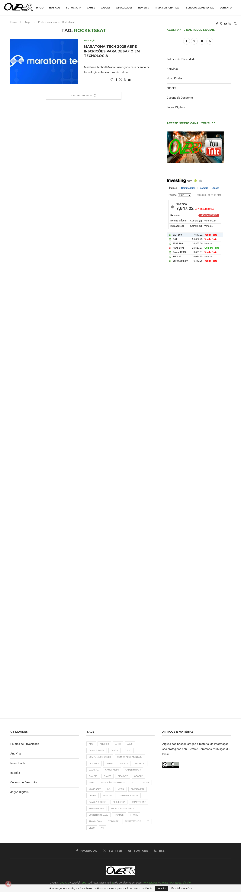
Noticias (54, 7)
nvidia (121, 789)
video (92, 828)
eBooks (171, 88)
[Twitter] (221, 23)
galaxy (124, 763)
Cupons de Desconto (180, 97)
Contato (226, 7)
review (92, 795)
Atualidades (124, 7)
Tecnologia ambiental (199, 7)
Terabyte (113, 821)
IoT (134, 782)
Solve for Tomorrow (122, 808)
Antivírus (172, 69)
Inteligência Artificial (113, 782)
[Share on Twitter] (120, 79)
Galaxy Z (94, 770)
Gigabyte (123, 776)
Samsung (108, 795)
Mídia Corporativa (167, 7)
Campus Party (96, 750)
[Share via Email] (129, 79)
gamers (93, 776)
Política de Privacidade (181, 59)
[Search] (235, 23)
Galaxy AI (140, 763)
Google (138, 776)
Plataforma (137, 789)
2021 (85, 882)
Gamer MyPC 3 (133, 770)
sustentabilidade (98, 815)
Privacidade (150, 882)
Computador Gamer (100, 757)
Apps (118, 744)
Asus (130, 744)
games (107, 776)
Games (91, 7)
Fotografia (73, 7)
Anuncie (163, 882)
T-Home (134, 815)
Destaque (94, 763)
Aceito (161, 888)
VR (102, 828)
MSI (109, 789)
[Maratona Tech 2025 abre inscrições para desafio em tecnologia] (44, 61)
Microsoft (95, 789)
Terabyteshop (133, 821)
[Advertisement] (199, 430)
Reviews (143, 7)
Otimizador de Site (180, 882)
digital (110, 763)
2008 (63, 882)
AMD (91, 744)
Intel (92, 782)
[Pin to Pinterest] (125, 79)
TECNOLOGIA (95, 821)
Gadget (106, 7)
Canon (114, 750)
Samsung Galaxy (129, 795)
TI (148, 821)
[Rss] (230, 23)
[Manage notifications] (8, 884)
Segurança (119, 802)
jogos (145, 782)
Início (39, 7)
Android (104, 744)
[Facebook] (217, 23)
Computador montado (129, 757)
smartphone (139, 802)
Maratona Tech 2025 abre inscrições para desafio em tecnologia (112, 51)
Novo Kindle (174, 78)
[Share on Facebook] (116, 79)
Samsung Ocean (97, 802)
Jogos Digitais (176, 107)
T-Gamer (119, 815)
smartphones (96, 808)
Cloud (128, 750)
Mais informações (181, 888)
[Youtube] (225, 23)
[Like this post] (112, 79)
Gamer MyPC (112, 770)
